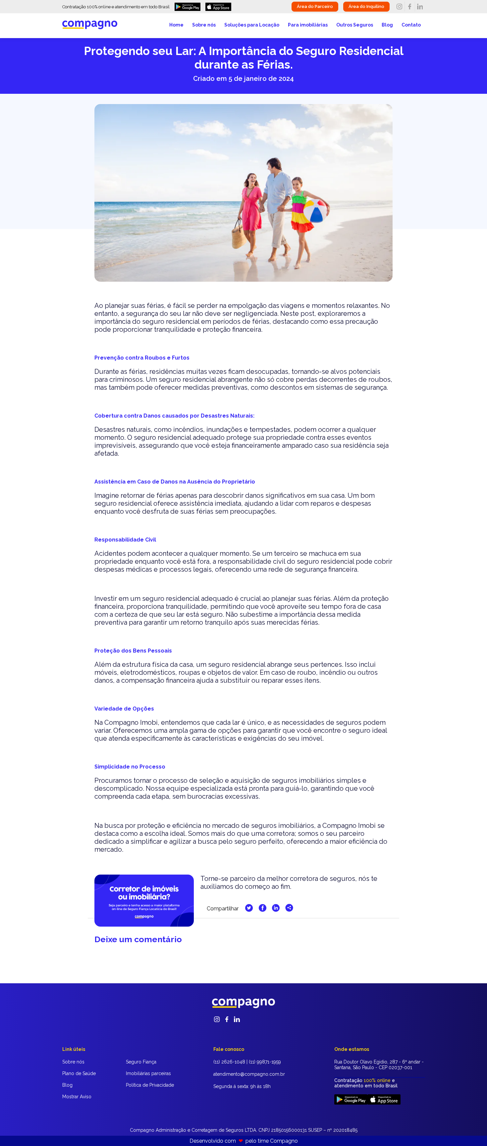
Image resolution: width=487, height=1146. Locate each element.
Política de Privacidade (150, 1085)
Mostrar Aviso (76, 1096)
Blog (387, 25)
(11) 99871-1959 (265, 1061)
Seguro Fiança (141, 1061)
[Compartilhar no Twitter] (249, 910)
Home (176, 25)
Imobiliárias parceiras (148, 1073)
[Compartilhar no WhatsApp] (289, 910)
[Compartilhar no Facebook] (263, 910)
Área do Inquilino (366, 6)
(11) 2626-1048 (229, 1061)
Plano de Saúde (79, 1073)
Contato (411, 25)
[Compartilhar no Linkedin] (276, 910)
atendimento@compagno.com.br (249, 1074)
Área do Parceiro (315, 6)
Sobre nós (204, 25)
